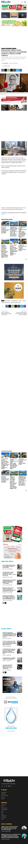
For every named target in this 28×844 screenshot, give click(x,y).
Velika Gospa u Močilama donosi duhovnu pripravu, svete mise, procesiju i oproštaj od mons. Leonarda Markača (9, 828)
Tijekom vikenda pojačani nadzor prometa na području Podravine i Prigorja (21, 313)
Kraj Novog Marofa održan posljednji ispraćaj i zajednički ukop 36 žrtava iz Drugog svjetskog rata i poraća (9, 635)
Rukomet (3, 48)
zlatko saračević (7, 300)
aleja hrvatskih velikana (6, 302)
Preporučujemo (9, 48)
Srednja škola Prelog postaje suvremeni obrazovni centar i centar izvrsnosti (9, 574)
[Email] (11, 70)
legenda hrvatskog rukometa (15, 302)
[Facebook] (2, 70)
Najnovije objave (7, 561)
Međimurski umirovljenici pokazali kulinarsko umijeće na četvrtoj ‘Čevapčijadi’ (9, 581)
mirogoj (24, 300)
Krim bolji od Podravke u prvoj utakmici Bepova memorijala (9, 566)
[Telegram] (17, 70)
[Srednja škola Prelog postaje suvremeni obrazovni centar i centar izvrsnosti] (19, 574)
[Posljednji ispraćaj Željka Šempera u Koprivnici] (19, 659)
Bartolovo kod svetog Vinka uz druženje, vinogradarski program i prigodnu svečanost (9, 589)
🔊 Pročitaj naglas (6, 65)
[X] (5, 70)
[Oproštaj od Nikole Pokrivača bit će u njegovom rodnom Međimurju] (19, 667)
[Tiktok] (4, 786)
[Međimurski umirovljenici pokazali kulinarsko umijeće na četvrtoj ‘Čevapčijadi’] (19, 581)
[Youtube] (9, 786)
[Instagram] (6, 786)
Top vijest (14, 48)
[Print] (14, 70)
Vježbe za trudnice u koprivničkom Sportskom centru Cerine (6, 313)
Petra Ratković (5, 63)
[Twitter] (11, 786)
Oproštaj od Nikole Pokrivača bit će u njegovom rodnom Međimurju (7, 667)
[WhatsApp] (8, 70)
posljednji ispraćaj (15, 300)
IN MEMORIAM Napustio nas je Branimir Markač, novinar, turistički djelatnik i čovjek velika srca (9, 651)
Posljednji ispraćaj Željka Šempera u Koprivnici (9, 658)
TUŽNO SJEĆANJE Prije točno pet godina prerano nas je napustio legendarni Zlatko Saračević (9, 643)
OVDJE (2, 214)
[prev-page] (3, 603)
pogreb (20, 300)
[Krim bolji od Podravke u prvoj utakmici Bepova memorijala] (19, 567)
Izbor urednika (6, 824)
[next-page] (5, 603)
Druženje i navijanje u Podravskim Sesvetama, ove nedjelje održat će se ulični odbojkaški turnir (9, 597)
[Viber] (20, 70)
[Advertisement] (14, 36)
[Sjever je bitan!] (7, 2)
